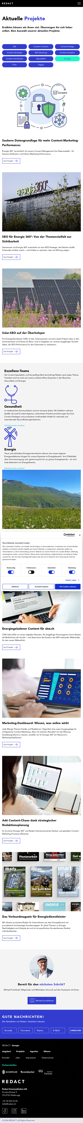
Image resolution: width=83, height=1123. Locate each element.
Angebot (6, 1051)
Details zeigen (71, 580)
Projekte (20, 1051)
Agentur (34, 1051)
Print (15, 65)
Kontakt (6, 1057)
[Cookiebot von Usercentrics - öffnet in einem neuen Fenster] (65, 535)
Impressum (31, 1057)
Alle (14, 46)
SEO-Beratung (41, 52)
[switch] (31, 572)
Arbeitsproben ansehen (14, 425)
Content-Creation (41, 46)
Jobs (17, 1057)
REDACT (6, 1045)
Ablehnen (15, 587)
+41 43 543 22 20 (10, 1101)
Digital (41, 65)
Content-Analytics (67, 52)
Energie (67, 59)
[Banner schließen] (80, 535)
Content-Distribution (14, 59)
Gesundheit (41, 59)
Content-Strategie (14, 52)
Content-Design (67, 46)
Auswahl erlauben (41, 587)
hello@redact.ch (9, 1104)
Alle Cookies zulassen (67, 587)
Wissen (47, 1051)
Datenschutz (47, 1057)
